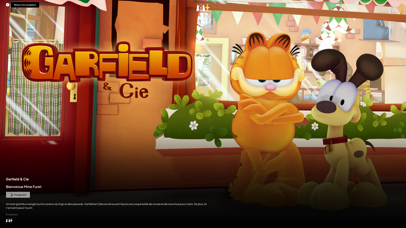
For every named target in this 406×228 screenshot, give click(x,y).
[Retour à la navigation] (7, 4)
